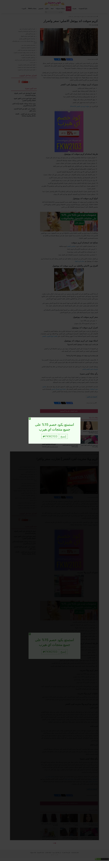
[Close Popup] (30, 419)
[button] (63, 436)
